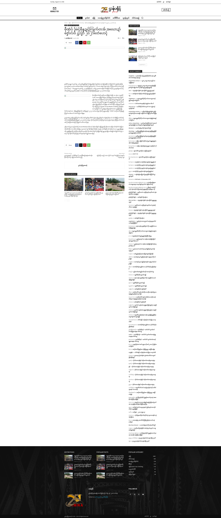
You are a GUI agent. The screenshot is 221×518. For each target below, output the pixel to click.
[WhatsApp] (88, 42)
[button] (142, 18)
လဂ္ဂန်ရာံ (131, 352)
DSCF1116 (135, 154)
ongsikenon (132, 98)
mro (130, 90)
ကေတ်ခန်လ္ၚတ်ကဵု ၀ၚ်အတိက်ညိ (143, 128)
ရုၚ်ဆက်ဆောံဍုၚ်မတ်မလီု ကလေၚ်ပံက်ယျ (143, 271)
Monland (131, 128)
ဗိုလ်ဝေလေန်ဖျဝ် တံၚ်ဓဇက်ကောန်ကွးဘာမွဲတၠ (144, 360)
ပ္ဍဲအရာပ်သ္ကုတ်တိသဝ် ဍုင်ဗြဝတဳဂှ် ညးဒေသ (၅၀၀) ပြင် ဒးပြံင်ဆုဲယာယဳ (82, 466)
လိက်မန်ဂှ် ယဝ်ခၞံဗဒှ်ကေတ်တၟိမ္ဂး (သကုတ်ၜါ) (145, 352)
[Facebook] (77, 42)
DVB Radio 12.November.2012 (143, 179)
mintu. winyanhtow (134, 123)
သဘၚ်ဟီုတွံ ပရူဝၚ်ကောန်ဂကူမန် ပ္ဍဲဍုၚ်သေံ (145, 165)
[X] (81, 42)
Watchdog (131, 131)
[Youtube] (143, 494)
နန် (129, 366)
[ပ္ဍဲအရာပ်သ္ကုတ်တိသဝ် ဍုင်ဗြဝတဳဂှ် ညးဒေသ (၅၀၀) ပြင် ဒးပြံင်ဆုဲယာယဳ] (94, 184)
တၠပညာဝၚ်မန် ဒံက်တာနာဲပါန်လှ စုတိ (147, 438)
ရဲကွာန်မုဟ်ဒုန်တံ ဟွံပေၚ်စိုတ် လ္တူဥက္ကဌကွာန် (143, 90)
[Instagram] (134, 494)
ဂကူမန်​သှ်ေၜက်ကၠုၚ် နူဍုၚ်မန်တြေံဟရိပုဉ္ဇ (142, 236)
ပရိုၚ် (70, 23)
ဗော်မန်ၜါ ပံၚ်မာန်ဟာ (143, 197)
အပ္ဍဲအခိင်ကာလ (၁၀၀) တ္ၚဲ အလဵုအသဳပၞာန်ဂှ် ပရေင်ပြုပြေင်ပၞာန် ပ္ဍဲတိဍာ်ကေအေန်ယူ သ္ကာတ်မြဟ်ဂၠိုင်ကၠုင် (73, 194)
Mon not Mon (132, 200)
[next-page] (68, 200)
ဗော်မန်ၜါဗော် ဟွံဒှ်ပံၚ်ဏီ (140, 289)
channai (131, 174)
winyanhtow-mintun (134, 80)
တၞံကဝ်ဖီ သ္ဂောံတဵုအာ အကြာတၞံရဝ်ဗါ (142, 151)
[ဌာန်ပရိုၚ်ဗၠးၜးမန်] (71, 165)
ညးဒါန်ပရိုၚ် (105, 497)
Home (65, 23)
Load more (142, 64)
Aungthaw (131, 76)
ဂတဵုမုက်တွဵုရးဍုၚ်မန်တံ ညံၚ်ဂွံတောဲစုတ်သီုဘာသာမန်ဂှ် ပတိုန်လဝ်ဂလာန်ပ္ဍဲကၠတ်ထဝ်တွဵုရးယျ (143, 113)
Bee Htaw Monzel (133, 425)
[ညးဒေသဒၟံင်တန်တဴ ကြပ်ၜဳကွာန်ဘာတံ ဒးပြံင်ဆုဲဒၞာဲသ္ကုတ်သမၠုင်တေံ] (115, 184)
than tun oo (132, 106)
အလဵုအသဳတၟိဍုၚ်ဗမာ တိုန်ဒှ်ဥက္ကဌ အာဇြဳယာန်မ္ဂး (144, 349)
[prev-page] (65, 200)
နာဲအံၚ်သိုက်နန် (132, 192)
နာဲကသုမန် (98, 497)
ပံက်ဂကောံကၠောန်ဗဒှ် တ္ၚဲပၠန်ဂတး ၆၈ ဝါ (144, 103)
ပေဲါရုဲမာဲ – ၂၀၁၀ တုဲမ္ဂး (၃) (139, 412)
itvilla (130, 334)
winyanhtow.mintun (134, 111)
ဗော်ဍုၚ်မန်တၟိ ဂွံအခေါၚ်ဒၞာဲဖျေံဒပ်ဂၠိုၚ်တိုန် (143, 254)
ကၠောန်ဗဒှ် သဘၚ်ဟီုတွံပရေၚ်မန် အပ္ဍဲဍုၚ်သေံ (145, 162)
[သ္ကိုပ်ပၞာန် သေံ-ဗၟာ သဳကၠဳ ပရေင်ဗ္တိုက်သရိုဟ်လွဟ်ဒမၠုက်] (133, 58)
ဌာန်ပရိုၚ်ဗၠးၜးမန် (69, 38)
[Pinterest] (85, 42)
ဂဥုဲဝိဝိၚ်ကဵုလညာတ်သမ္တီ (140, 275)
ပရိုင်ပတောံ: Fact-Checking (78, 23)
